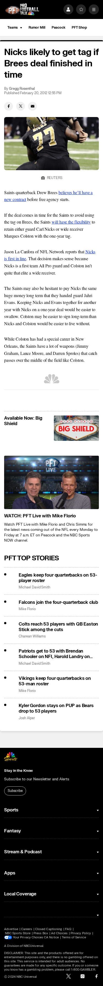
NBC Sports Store (17, 933)
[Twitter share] (20, 106)
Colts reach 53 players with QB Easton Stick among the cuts (58, 626)
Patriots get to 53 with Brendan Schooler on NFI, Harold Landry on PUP (54, 653)
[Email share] (32, 106)
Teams (12, 27)
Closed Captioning (48, 929)
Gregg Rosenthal (22, 89)
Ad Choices (59, 933)
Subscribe (15, 791)
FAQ (68, 929)
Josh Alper (27, 718)
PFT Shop (79, 27)
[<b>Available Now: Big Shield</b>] (76, 428)
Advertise (11, 929)
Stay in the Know (18, 770)
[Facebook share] (8, 106)
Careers (26, 929)
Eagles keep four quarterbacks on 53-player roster (58, 577)
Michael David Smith (34, 587)
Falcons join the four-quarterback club (58, 602)
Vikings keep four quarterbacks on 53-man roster (55, 681)
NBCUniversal (33, 946)
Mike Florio (27, 609)
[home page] (22, 9)
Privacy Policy (81, 933)
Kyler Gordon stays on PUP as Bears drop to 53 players (56, 708)
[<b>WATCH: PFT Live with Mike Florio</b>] (51, 482)
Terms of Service (74, 937)
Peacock (58, 27)
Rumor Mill (37, 27)
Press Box (41, 933)
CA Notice (51, 937)
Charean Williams (32, 636)
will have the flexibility (71, 222)
